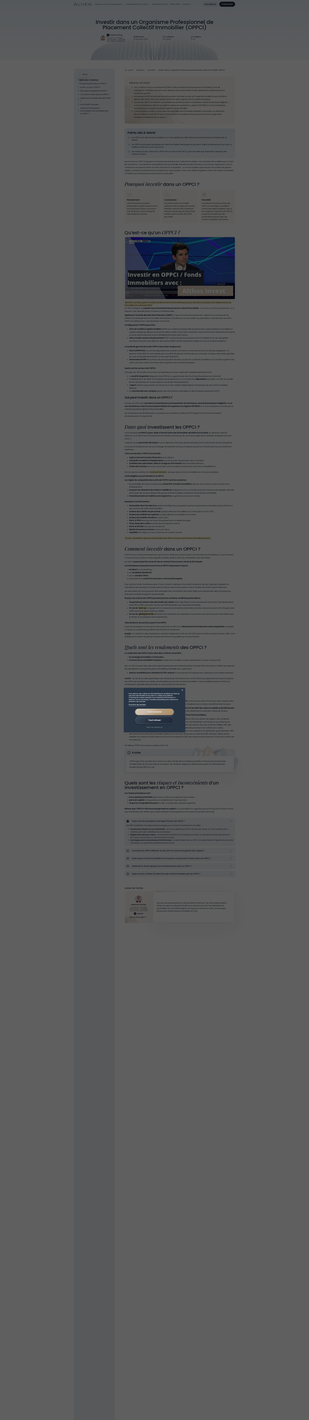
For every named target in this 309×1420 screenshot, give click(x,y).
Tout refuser (154, 720)
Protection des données (137, 704)
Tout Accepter (154, 711)
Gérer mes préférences (154, 727)
